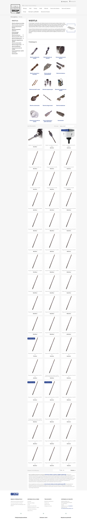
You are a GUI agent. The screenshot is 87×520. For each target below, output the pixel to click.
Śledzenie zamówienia (48, 501)
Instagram (17, 494)
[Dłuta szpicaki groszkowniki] (48, 66)
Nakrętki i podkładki (33, 11)
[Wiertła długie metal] (48, 99)
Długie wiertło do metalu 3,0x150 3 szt (35, 376)
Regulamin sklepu (31, 502)
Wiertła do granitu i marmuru (16, 30)
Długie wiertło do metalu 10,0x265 (35, 208)
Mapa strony (30, 510)
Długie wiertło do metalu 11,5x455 (69, 270)
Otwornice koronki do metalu (17, 48)
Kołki (40, 8)
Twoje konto (47, 499)
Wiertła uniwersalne (16, 43)
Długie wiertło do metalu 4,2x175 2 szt (35, 463)
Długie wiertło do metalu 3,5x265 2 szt (69, 419)
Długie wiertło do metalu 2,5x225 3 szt (69, 354)
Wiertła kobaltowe (16, 46)
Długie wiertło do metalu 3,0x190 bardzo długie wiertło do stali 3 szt (52, 376)
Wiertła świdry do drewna (18, 25)
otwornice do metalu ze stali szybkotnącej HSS (54, 484)
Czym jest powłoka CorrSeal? (17, 502)
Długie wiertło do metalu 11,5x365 (52, 270)
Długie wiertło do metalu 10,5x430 (69, 229)
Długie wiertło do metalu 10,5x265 (35, 229)
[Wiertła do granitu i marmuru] (35, 66)
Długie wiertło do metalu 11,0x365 (52, 249)
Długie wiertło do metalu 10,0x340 (52, 208)
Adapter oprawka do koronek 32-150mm (68, 146)
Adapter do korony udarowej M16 (35, 145)
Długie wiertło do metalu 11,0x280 (35, 249)
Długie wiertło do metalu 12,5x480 (69, 312)
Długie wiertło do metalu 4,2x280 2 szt (69, 463)
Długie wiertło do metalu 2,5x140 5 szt (35, 354)
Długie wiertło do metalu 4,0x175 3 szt (35, 441)
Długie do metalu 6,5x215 (69, 167)
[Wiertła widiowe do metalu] (35, 50)
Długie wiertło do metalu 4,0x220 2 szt (52, 441)
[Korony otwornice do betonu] (61, 50)
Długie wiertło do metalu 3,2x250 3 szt (69, 398)
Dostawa (29, 501)
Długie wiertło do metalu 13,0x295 (35, 332)
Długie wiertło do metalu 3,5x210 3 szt (52, 419)
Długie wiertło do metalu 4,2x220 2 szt (52, 463)
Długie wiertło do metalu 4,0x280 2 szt (69, 441)
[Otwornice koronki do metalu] (35, 114)
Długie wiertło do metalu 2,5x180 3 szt (52, 354)
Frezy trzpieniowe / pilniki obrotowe (18, 51)
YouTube (14, 494)
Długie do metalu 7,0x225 (69, 187)
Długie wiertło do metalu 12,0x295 (35, 291)
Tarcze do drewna (54, 8)
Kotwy (35, 8)
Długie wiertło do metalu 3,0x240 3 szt (69, 376)
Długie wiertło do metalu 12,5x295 (35, 312)
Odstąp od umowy (48, 506)
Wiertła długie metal (16, 44)
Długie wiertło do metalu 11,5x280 (35, 270)
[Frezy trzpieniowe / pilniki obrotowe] (48, 114)
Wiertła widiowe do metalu (18, 23)
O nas (29, 504)
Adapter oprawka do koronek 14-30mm (51, 146)
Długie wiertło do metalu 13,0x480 (69, 332)
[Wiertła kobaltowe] (61, 99)
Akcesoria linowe (45, 11)
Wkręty (25, 8)
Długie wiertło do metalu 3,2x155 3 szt (35, 398)
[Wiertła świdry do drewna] (48, 50)
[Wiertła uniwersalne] (35, 99)
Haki (30, 8)
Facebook (12, 494)
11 (63, 470)
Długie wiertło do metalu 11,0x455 (69, 249)
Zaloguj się (46, 502)
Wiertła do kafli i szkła (17, 36)
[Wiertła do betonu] (61, 66)
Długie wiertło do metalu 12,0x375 (52, 291)
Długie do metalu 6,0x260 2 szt (35, 167)
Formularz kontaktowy (32, 509)
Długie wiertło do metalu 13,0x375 (52, 332)
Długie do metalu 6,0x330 (52, 167)
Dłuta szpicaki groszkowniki (15, 33)
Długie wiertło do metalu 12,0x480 (69, 291)
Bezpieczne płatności (32, 506)
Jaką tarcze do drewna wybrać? (17, 501)
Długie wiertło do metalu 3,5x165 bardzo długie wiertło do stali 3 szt (35, 419)
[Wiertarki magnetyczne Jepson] (61, 82)
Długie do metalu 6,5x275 (35, 187)
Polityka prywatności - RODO (33, 507)
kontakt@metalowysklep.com (67, 508)
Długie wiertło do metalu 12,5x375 (52, 312)
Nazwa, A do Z (68, 126)
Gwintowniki (15, 53)
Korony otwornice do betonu (16, 27)
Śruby (24, 11)
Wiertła (46, 8)
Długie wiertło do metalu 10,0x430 (69, 208)
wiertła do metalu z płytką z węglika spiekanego (55, 474)
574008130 (70, 506)
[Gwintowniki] (61, 114)
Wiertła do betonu (16, 35)
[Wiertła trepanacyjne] (48, 82)
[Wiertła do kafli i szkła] (35, 82)
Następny (73, 470)
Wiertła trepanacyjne (17, 38)
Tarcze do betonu (66, 8)
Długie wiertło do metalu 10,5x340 (52, 229)
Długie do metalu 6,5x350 (52, 187)
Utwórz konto (47, 504)
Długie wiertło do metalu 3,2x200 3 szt (52, 398)
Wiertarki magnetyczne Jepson (17, 41)
